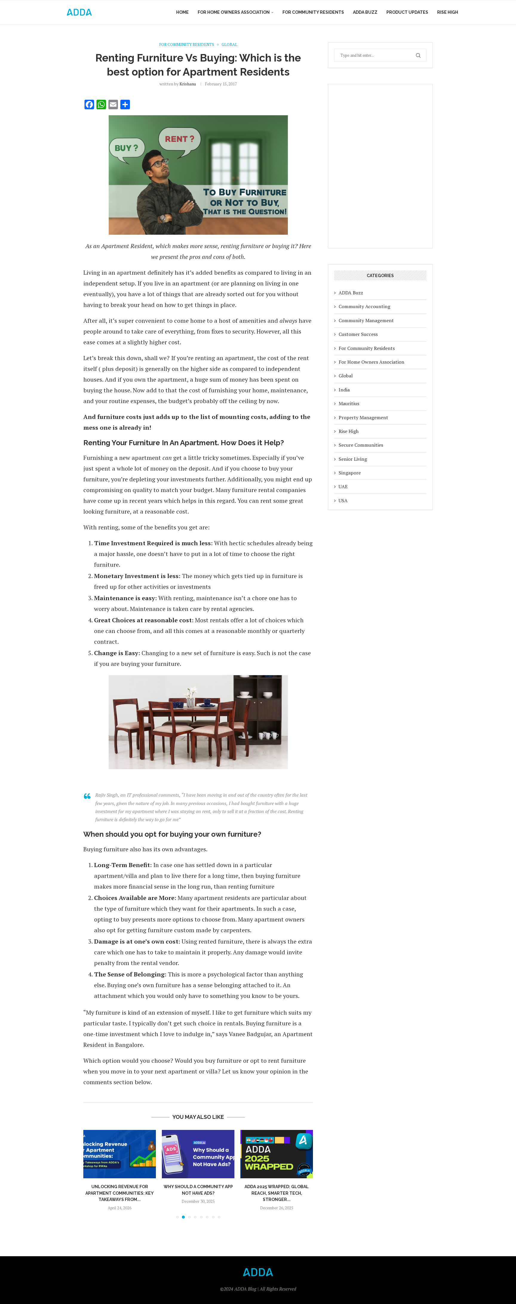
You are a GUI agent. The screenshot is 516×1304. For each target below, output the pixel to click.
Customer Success (358, 334)
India (344, 389)
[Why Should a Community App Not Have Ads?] (198, 1154)
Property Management (363, 417)
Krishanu (187, 84)
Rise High (447, 12)
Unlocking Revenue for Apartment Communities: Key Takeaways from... (119, 1193)
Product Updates (407, 12)
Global (346, 375)
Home (182, 12)
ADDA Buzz (365, 12)
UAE (343, 486)
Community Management (366, 320)
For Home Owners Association (234, 12)
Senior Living (353, 459)
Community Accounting (364, 306)
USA (343, 500)
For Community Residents (313, 12)
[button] (91, 1174)
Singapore (350, 472)
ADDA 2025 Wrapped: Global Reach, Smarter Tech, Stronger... (277, 1193)
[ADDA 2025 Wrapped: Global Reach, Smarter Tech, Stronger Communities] (276, 1154)
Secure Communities (361, 445)
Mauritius (349, 403)
